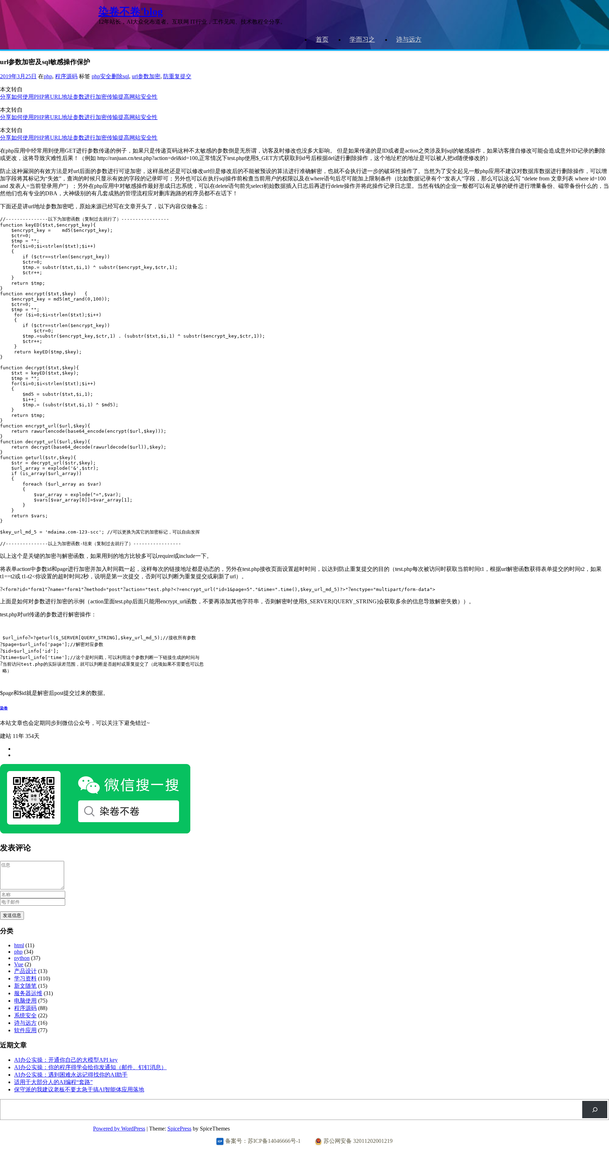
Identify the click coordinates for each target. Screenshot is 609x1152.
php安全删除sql (110, 76)
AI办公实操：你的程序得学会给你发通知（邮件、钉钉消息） (90, 1067)
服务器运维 (28, 993)
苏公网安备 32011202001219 (358, 1141)
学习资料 (25, 978)
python (22, 958)
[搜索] (594, 1109)
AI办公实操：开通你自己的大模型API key (66, 1060)
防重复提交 (177, 76)
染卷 (4, 708)
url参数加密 (146, 76)
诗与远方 (409, 39)
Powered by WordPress (119, 1129)
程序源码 (66, 76)
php (48, 76)
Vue (18, 964)
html (19, 945)
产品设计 (25, 971)
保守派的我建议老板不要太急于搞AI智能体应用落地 (79, 1089)
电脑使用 (25, 1001)
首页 (322, 39)
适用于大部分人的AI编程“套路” (53, 1082)
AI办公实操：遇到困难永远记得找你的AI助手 (71, 1075)
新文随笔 (25, 986)
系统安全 (25, 1015)
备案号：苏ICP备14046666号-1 (263, 1141)
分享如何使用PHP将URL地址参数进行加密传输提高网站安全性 (79, 97)
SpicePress (179, 1129)
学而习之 (362, 39)
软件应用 (25, 1030)
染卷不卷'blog (130, 11)
